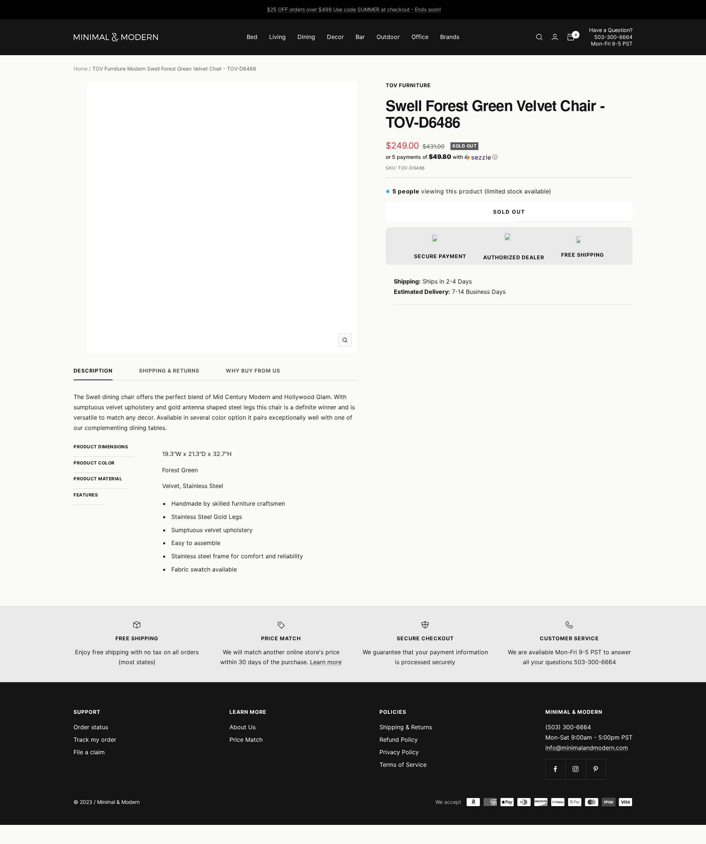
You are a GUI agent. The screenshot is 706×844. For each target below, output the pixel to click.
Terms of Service (403, 764)
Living (277, 36)
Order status (91, 727)
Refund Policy (398, 739)
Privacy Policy (399, 752)
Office (419, 36)
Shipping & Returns (169, 370)
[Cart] (570, 37)
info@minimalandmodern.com (586, 747)
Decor (335, 36)
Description (93, 370)
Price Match (246, 739)
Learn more (326, 662)
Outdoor (388, 36)
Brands (449, 36)
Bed (252, 36)
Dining (306, 36)
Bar (360, 36)
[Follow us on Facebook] (555, 769)
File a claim (89, 752)
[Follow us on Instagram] (576, 769)
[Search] (539, 37)
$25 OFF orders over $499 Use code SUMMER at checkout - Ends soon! (354, 9)
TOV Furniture (408, 85)
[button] (509, 157)
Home (81, 68)
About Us (242, 727)
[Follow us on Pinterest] (596, 769)
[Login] (555, 37)
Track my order (95, 739)
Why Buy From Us (253, 370)
